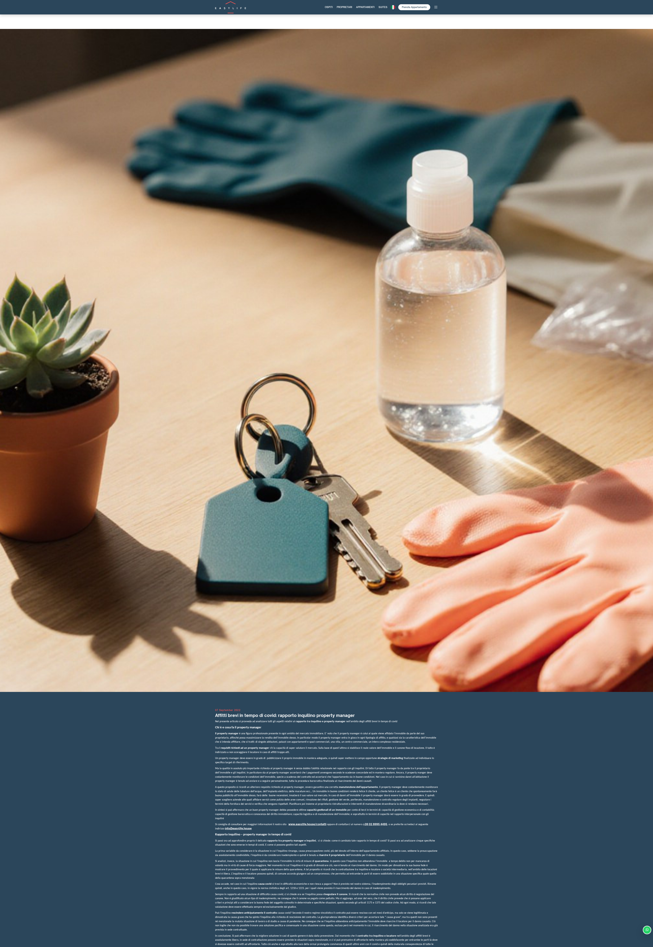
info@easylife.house (238, 828)
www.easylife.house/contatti (307, 824)
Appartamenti (365, 7)
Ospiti (329, 7)
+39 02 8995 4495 (375, 824)
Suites (383, 7)
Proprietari (344, 7)
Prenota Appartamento (414, 7)
